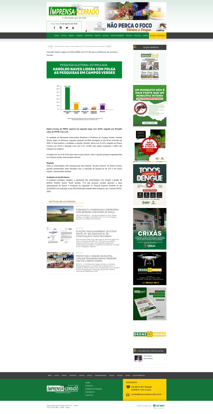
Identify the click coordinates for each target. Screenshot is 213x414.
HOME (87, 383)
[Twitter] (67, 28)
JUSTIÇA (105, 35)
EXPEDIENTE (90, 392)
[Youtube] (73, 28)
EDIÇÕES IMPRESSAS (157, 35)
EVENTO (98, 35)
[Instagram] (60, 28)
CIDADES (79, 35)
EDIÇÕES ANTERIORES (93, 389)
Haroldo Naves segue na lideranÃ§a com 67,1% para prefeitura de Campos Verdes (82, 46)
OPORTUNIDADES (117, 35)
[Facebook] (54, 28)
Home (50, 46)
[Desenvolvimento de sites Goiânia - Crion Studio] (150, 407)
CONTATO (89, 395)
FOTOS (64, 35)
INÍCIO (57, 35)
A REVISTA (89, 386)
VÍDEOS (71, 35)
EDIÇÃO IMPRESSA (139, 375)
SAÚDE (145, 35)
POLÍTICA (137, 35)
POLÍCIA (129, 35)
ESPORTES (89, 35)
